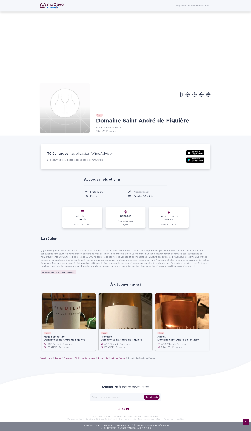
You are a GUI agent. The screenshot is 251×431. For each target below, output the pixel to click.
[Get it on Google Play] (195, 160)
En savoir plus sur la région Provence (58, 272)
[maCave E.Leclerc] (52, 6)
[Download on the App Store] (195, 152)
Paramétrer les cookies (174, 419)
